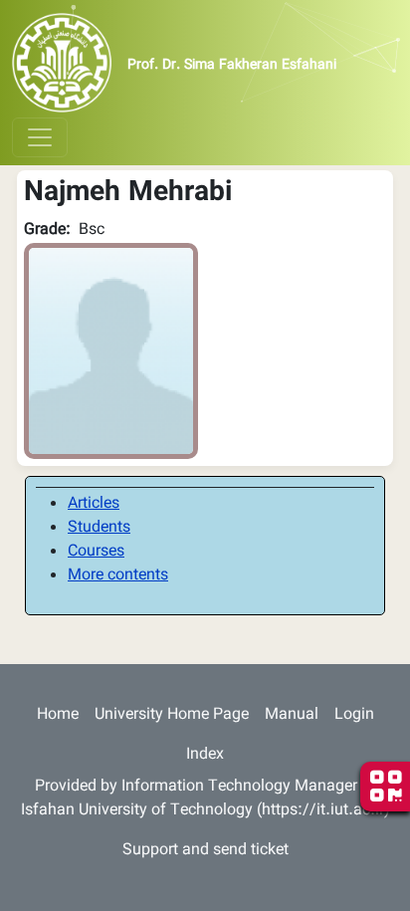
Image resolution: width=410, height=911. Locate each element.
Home (58, 715)
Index (205, 755)
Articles (93, 504)
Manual (291, 715)
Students (99, 528)
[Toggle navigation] (40, 137)
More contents (118, 576)
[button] (111, 352)
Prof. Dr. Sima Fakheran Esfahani (231, 66)
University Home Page (172, 715)
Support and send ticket (205, 850)
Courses (96, 552)
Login (354, 715)
